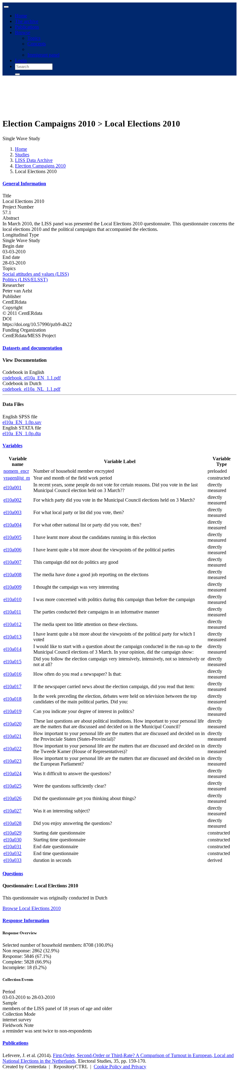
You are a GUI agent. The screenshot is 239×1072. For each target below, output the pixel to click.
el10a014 (12, 649)
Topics (33, 38)
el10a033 (12, 860)
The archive (26, 21)
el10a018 (12, 699)
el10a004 (12, 524)
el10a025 (12, 786)
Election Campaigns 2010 (40, 165)
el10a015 (12, 661)
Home (21, 15)
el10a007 (12, 562)
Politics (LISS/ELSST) (25, 279)
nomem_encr (16, 471)
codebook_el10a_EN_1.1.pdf (31, 377)
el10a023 (12, 761)
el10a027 (12, 810)
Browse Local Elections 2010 (31, 908)
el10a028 (12, 823)
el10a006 (12, 549)
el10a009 (12, 587)
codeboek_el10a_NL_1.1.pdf (31, 389)
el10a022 (12, 748)
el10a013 (12, 636)
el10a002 (12, 500)
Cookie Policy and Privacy (120, 1066)
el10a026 (12, 798)
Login (21, 60)
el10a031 (12, 846)
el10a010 (12, 599)
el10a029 (12, 832)
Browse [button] (22, 32)
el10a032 (12, 853)
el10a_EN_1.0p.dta (21, 433)
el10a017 (12, 686)
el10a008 (12, 574)
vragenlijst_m (16, 478)
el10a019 (12, 711)
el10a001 (12, 487)
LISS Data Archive (34, 160)
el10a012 (12, 624)
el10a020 (12, 723)
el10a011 (12, 611)
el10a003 (12, 512)
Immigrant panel (43, 55)
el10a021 (12, 736)
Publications (27, 27)
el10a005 (12, 537)
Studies (22, 154)
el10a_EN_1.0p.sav (21, 422)
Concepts (36, 43)
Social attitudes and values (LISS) (35, 274)
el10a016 (12, 674)
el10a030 (12, 839)
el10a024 (12, 773)
